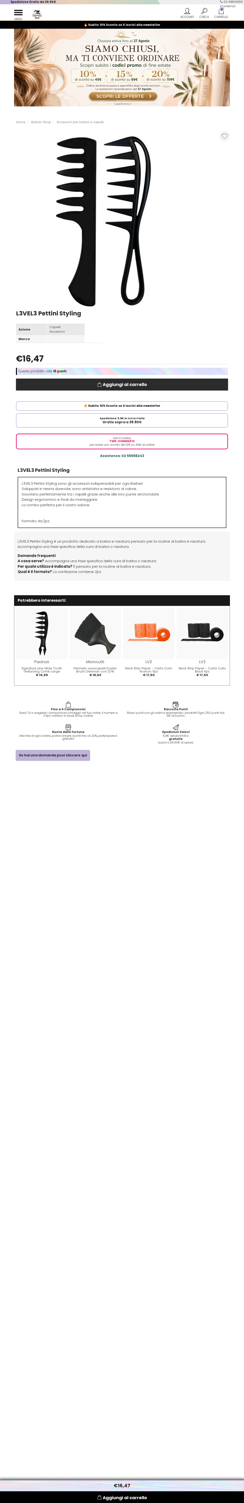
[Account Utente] (187, 14)
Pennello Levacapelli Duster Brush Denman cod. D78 (95, 670)
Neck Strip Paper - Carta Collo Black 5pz (202, 670)
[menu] (18, 14)
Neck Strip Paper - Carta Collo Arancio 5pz (148, 670)
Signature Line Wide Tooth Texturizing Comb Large (41, 670)
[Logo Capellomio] (32, 14)
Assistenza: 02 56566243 (122, 455)
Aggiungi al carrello (125, 384)
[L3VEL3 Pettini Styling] (103, 220)
